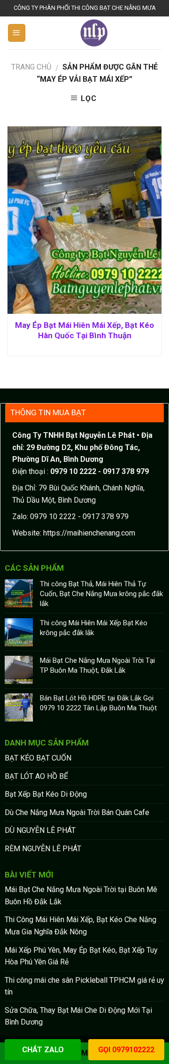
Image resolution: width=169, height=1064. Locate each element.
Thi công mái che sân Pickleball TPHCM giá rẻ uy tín (84, 986)
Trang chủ (31, 66)
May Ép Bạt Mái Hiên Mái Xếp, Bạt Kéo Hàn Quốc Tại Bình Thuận (84, 330)
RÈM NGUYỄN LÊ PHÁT (43, 848)
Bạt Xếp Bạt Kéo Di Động (46, 794)
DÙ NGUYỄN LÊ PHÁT (40, 830)
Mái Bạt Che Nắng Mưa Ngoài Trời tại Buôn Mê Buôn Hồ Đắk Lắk (81, 895)
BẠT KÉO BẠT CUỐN (38, 757)
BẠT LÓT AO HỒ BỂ (36, 776)
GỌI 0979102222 (126, 1049)
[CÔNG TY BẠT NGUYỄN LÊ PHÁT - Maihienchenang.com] (94, 32)
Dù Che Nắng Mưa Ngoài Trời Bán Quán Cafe (77, 812)
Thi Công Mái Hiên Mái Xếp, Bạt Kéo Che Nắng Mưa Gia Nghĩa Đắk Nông (80, 925)
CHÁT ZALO (43, 1049)
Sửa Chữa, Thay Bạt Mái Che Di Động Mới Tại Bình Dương (78, 1016)
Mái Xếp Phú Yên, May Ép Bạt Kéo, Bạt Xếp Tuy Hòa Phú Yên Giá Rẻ (81, 956)
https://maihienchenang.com (89, 532)
